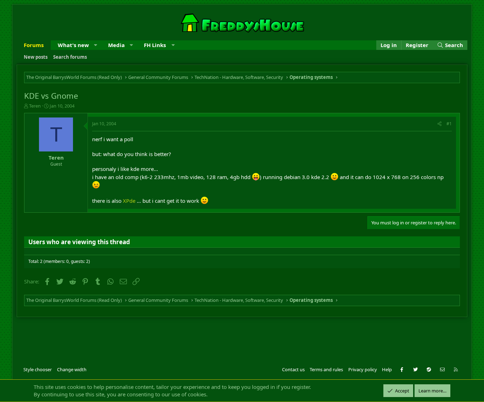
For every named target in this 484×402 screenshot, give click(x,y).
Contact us (293, 369)
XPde (129, 200)
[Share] (439, 124)
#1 (449, 124)
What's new (73, 44)
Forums (34, 44)
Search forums (70, 57)
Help (387, 369)
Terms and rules (326, 369)
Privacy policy (362, 369)
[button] (95, 45)
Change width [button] (71, 369)
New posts (35, 57)
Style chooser (37, 369)
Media (116, 44)
